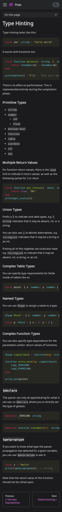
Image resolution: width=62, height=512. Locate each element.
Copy (54, 41)
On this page (12, 14)
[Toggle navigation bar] (5, 4)
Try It (46, 41)
